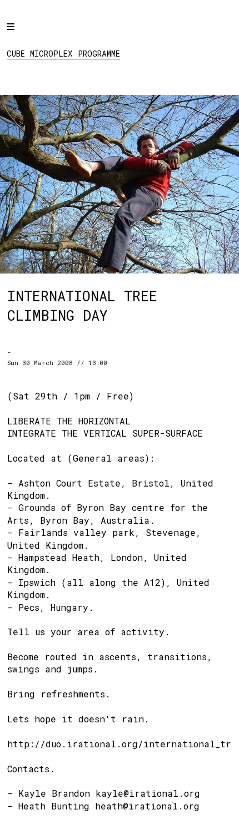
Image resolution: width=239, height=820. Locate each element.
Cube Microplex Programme (63, 53)
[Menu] (20, 34)
